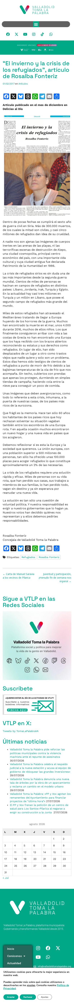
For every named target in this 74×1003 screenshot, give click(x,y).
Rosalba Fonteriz (49, 557)
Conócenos (14, 956)
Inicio (10, 948)
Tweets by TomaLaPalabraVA (21, 731)
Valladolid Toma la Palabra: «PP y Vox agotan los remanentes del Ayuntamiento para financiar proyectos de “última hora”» (40, 797)
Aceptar (11, 997)
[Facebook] (7, 34)
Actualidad (14, 963)
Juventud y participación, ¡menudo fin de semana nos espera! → (55, 577)
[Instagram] (33, 34)
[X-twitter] (16, 34)
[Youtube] (25, 34)
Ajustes (44, 997)
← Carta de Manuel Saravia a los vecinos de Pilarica (18, 575)
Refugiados (28, 557)
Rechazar (27, 997)
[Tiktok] (42, 34)
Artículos (23, 83)
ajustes (31, 985)
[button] (36, 24)
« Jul (5, 877)
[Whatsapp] (51, 34)
